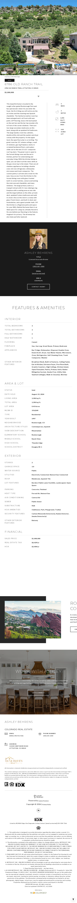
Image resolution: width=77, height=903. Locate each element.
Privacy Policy (46, 804)
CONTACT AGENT (38, 286)
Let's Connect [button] (38, 692)
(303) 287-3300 (38, 266)
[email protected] (51, 823)
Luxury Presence (44, 800)
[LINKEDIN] (38, 810)
